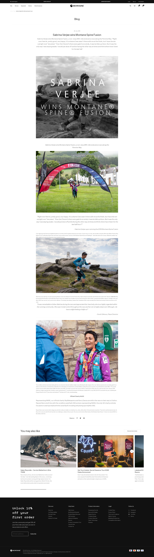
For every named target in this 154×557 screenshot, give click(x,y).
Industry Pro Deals (52, 518)
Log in (129, 1)
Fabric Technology (92, 520)
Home (11, 11)
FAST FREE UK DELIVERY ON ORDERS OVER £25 (77, 1)
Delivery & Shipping (73, 518)
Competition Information (114, 520)
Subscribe (33, 534)
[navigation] (22, 451)
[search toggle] (130, 6)
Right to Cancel (112, 516)
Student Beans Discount (74, 514)
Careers (50, 516)
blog (14, 11)
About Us (50, 510)
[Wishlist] (135, 6)
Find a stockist (141, 1)
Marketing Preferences (113, 518)
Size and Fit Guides (93, 512)
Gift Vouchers (71, 516)
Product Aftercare (92, 518)
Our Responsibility (52, 512)
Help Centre (71, 510)
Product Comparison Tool (74, 522)
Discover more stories (132, 431)
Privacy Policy (111, 512)
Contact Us (71, 526)
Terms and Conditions (113, 514)
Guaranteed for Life (93, 510)
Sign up (134, 1)
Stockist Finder (52, 514)
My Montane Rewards (73, 512)
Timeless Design (92, 516)
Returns (70, 520)
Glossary (90, 522)
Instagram (133, 512)
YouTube (133, 514)
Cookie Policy (111, 510)
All (74, 31)
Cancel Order (71, 524)
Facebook (133, 510)
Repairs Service (92, 514)
